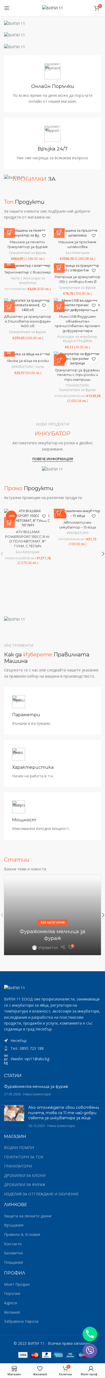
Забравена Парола (21, 1321)
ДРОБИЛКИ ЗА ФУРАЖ (24, 1184)
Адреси (10, 1302)
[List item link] (52, 1048)
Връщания (13, 1225)
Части (39, 367)
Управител (48, 947)
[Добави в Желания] (43, 235)
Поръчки (12, 1293)
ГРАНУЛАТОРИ (77, 385)
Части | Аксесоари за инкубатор (27, 280)
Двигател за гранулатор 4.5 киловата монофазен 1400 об (27, 321)
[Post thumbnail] (14, 1116)
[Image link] (14, 987)
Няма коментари (37, 1094)
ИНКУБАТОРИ (22, 367)
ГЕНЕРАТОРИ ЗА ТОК (23, 1156)
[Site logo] (52, 7)
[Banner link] (52, 23)
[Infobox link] (52, 83)
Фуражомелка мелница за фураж (36, 1086)
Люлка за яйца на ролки (28, 361)
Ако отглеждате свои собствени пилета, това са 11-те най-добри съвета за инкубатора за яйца (63, 1112)
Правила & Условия (22, 1234)
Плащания (13, 1262)
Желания (12, 1312)
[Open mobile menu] (6, 8)
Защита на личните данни (27, 1215)
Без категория (53, 922)
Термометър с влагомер (27, 272)
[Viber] (90, 1350)
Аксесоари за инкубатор (77, 337)
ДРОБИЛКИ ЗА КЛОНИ (25, 1175)
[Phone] (90, 1334)
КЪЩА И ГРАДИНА (77, 341)
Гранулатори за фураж (27, 253)
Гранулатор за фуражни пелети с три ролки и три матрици (77, 375)
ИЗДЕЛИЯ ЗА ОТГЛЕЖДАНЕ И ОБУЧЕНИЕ (41, 1193)
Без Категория (77, 253)
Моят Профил (17, 1284)
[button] (9, 232)
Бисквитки (13, 1252)
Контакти (13, 1243)
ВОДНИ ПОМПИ (19, 1147)
